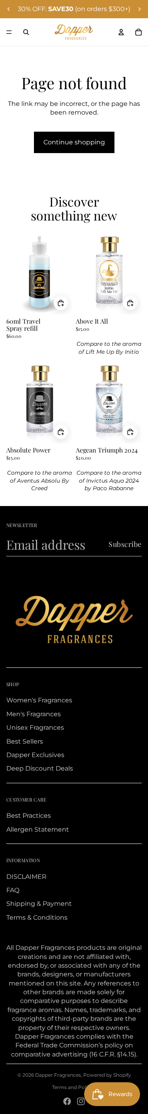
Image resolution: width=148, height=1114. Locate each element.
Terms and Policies (74, 1087)
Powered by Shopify (107, 1075)
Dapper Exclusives (35, 755)
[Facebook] (67, 1101)
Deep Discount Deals (39, 768)
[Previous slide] (8, 9)
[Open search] (26, 32)
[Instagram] (81, 1101)
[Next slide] (139, 9)
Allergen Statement (37, 829)
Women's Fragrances (39, 700)
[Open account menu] (121, 32)
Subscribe (125, 544)
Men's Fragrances (33, 714)
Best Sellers (24, 741)
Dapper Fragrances (58, 1075)
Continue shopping (74, 142)
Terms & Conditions (36, 917)
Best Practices (28, 815)
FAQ (12, 890)
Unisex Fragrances (35, 727)
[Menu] (9, 32)
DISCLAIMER (26, 876)
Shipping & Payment (39, 903)
